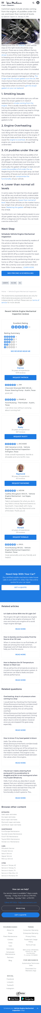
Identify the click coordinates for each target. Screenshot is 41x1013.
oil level (22, 45)
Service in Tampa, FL (8, 868)
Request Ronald (20, 537)
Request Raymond (20, 483)
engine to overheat (17, 140)
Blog (10, 960)
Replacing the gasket (14, 207)
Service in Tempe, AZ (8, 865)
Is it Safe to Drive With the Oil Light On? (20, 614)
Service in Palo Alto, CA (9, 873)
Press (10, 933)
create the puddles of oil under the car (16, 169)
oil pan (4, 55)
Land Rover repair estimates (11, 825)
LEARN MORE (28, 267)
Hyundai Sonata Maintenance (11, 834)
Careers (10, 939)
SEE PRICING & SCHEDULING (20, 273)
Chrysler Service (7, 851)
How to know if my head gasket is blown (20, 738)
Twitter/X (10, 985)
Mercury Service (7, 859)
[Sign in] (38, 2)
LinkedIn (10, 982)
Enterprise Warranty (30, 933)
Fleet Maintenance (10, 936)
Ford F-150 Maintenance (9, 836)
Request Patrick (20, 377)
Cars (10, 946)
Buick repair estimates (9, 820)
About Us (10, 930)
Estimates (10, 949)
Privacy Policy (31, 936)
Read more (20, 629)
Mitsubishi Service (7, 848)
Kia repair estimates (8, 817)
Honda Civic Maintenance (10, 842)
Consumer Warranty (30, 930)
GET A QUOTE (20, 587)
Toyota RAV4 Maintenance (10, 839)
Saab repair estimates (9, 814)
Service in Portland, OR (9, 876)
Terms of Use (31, 945)
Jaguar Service (6, 856)
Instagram (10, 988)
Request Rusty (20, 437)
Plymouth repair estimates (10, 822)
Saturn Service (6, 853)
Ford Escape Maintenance (10, 831)
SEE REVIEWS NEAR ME (20, 351)
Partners (10, 957)
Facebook (10, 979)
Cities (10, 943)
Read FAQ (20, 908)
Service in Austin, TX (8, 870)
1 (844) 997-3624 (10, 902)
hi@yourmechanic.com (27, 902)
